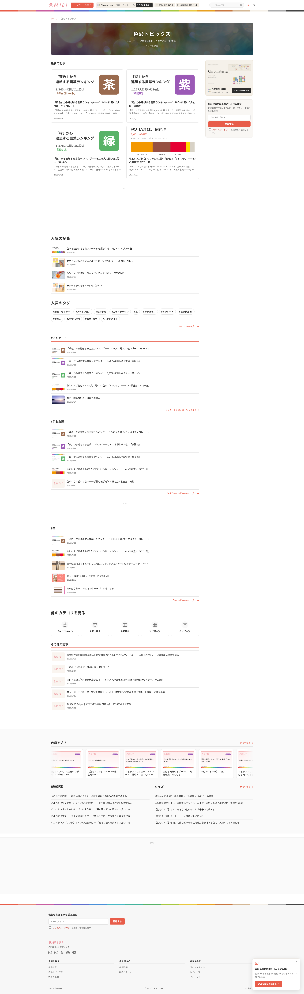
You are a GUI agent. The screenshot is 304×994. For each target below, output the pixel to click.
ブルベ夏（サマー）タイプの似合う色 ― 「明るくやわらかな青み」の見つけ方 (90, 815)
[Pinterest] (68, 952)
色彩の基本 (53, 976)
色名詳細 (123, 967)
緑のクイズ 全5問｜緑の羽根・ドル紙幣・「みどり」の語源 (184, 796)
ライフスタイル (197, 967)
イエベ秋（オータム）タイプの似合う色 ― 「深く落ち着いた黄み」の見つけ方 (90, 809)
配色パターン (125, 972)
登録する (229, 124)
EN (253, 5)
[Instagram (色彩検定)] (56, 952)
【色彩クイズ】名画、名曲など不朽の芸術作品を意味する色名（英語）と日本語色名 (197, 822)
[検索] (241, 5)
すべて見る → (246, 743)
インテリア (195, 976)
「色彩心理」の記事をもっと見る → (182, 493)
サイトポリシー (55, 988)
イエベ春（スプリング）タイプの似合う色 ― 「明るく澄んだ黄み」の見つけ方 (90, 822)
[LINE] (74, 953)
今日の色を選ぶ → (144, 5)
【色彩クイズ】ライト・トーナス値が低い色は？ (179, 816)
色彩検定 (52, 967)
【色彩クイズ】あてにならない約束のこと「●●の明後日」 (185, 809)
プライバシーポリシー (221, 130)
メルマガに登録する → (268, 983)
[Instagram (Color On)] (50, 952)
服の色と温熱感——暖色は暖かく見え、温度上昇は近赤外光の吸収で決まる (89, 796)
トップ (54, 18)
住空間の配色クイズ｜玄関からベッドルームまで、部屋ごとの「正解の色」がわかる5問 (199, 802)
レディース (195, 972)
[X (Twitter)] (62, 952)
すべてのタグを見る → (188, 326)
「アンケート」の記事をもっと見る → (181, 409)
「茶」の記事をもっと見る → (185, 600)
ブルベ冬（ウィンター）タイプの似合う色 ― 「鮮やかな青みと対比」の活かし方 (91, 802)
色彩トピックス (55, 972)
